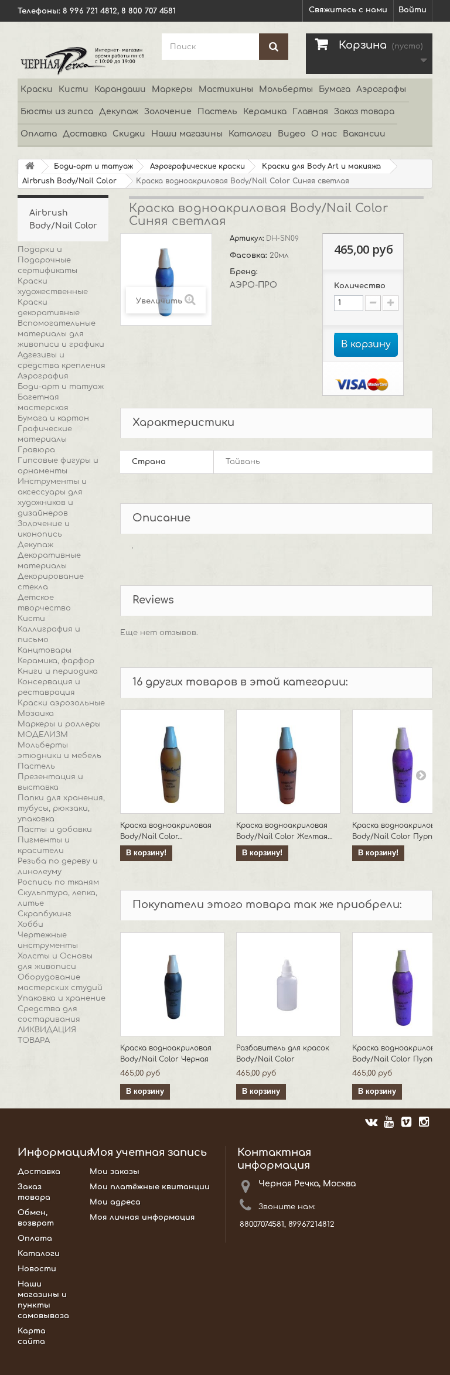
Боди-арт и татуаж (61, 387)
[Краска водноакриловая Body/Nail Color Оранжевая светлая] (172, 761)
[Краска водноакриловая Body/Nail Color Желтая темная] (288, 761)
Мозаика (36, 713)
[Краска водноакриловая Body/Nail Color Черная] (172, 984)
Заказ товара (364, 111)
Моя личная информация (142, 1217)
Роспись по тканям (58, 882)
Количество (360, 286)
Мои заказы (114, 1172)
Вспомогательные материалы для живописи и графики (61, 334)
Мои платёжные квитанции (150, 1187)
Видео (291, 133)
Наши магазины (187, 133)
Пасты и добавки (55, 829)
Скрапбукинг (44, 914)
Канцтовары (44, 650)
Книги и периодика (58, 671)
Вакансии (364, 133)
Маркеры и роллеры (59, 724)
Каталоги (250, 133)
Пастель (217, 111)
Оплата (39, 133)
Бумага (334, 89)
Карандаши (120, 89)
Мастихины (226, 89)
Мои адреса (115, 1202)
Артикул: (248, 238)
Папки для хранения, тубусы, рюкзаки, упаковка (61, 808)
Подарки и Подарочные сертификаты (47, 260)
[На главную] (30, 166)
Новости (37, 1269)
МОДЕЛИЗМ (43, 735)
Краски (37, 89)
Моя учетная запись (148, 1152)
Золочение (168, 111)
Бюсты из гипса (57, 111)
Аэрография (43, 376)
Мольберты (286, 89)
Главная (310, 111)
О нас (324, 133)
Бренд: (245, 272)
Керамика (265, 111)
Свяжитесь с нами (348, 10)
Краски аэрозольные (61, 703)
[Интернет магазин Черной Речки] (81, 60)
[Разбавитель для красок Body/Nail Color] (288, 984)
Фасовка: (250, 255)
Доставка (85, 133)
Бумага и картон (53, 418)
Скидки (128, 133)
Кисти (73, 89)
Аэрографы (381, 89)
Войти (412, 10)
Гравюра (36, 450)
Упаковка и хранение (61, 998)
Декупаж (118, 111)
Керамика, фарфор (56, 661)
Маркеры (172, 89)
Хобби (30, 924)
